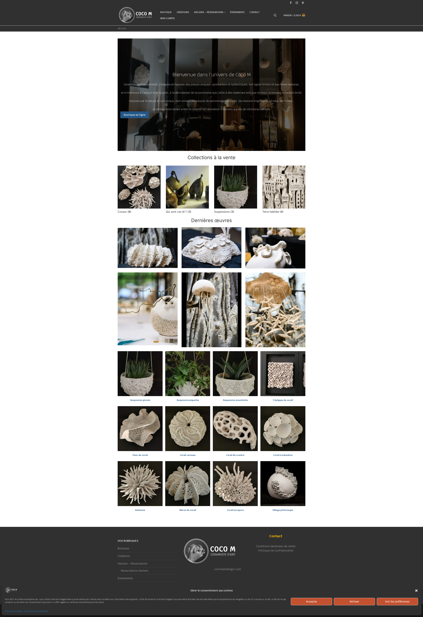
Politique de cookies (13, 611)
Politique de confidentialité (36, 611)
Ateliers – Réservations (132, 563)
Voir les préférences (397, 601)
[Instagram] (296, 2)
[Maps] (302, 2)
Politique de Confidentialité (275, 550)
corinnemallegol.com (227, 569)
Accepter (311, 601)
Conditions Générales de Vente (275, 546)
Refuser (354, 601)
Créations (124, 556)
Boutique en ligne (134, 115)
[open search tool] (275, 15)
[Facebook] (290, 2)
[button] (416, 590)
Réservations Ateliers (134, 570)
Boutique (123, 548)
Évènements (125, 578)
